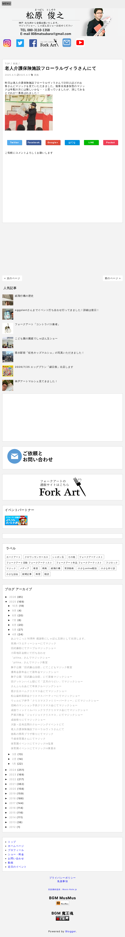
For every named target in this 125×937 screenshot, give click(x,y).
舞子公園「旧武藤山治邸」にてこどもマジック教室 (41, 667)
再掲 (44, 568)
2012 (13, 826)
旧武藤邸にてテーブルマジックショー (33, 648)
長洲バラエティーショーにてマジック (33, 643)
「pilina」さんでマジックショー (30, 657)
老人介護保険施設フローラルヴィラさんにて (37, 729)
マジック (11, 568)
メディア (24, 568)
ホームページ (16, 845)
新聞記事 (27, 574)
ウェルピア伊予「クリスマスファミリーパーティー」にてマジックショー (55, 700)
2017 (13, 803)
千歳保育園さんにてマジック (28, 738)
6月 (15, 624)
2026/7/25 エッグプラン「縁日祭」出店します (44, 366)
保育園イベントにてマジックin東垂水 (33, 748)
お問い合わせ (16, 858)
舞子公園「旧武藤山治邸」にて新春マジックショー (41, 676)
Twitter (14, 142)
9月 (15, 610)
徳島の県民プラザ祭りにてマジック (32, 733)
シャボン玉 (58, 557)
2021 (13, 784)
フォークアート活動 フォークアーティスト (29, 562)
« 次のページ (12, 278)
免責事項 (62, 881)
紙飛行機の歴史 (24, 295)
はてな (72, 142)
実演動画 (69, 568)
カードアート (13, 557)
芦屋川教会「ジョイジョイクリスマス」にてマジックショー (47, 714)
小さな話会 (12, 574)
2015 (13, 812)
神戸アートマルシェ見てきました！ (36, 381)
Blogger (70, 931)
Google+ (53, 142)
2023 (13, 774)
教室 (35, 568)
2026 (13, 596)
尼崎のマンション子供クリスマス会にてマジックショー (44, 705)
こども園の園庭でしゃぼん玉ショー (36, 338)
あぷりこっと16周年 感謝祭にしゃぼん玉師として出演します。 (49, 638)
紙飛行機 (55, 568)
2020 (13, 788)
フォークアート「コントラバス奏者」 (37, 324)
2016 (13, 807)
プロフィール (16, 850)
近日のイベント (17, 866)
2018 (13, 798)
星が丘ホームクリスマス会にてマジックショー (39, 691)
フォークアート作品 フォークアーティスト (79, 562)
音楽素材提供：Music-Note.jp (62, 889)
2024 (13, 769)
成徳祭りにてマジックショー (28, 719)
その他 (71, 557)
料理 (38, 574)
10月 (15, 605)
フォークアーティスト (91, 557)
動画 (10, 862)
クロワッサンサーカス (36, 557)
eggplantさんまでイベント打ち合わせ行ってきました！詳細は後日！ (57, 310)
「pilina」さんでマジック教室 (29, 662)
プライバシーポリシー (62, 877)
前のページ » (113, 278)
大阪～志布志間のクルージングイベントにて (37, 724)
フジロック (112, 562)
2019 (13, 793)
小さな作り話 (108, 568)
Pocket (110, 142)
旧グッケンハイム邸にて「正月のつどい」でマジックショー (47, 681)
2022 (13, 779)
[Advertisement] (62, 249)
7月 (15, 620)
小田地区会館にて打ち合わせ (28, 652)
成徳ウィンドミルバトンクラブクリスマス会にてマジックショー (49, 710)
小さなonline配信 (87, 568)
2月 (15, 758)
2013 (13, 822)
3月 (15, 754)
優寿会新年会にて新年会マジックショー (35, 671)
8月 (15, 615)
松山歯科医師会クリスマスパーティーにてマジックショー (45, 695)
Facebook (34, 142)
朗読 (47, 574)
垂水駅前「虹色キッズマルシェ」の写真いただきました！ (49, 352)
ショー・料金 (16, 854)
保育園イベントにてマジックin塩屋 (32, 743)
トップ (12, 841)
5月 (15, 629)
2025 (13, 601)
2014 (13, 817)
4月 (15, 634)
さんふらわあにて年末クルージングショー (36, 686)
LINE (91, 142)
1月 (14, 763)
